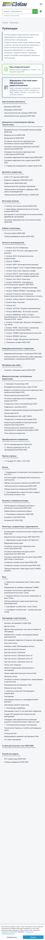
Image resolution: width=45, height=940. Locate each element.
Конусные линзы (10, 643)
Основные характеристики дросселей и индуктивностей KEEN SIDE (19, 553)
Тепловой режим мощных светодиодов (21, 725)
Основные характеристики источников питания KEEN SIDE (22, 221)
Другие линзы (9, 626)
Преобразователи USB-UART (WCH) (18, 416)
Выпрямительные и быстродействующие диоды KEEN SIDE (22, 131)
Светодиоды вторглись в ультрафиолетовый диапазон (21, 701)
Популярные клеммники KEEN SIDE (20, 514)
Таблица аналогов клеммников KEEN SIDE (20, 486)
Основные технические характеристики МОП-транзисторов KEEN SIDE (22, 148)
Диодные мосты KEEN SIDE (14, 135)
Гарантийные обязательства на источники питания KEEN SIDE (21, 210)
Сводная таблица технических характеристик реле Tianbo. (22, 597)
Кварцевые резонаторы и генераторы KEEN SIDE (23, 354)
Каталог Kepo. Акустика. (15, 302)
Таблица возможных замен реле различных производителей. (21, 602)
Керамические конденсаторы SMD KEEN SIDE (22, 537)
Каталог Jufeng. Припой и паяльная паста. (22, 299)
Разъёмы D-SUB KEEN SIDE (14, 517)
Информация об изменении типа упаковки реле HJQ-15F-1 (23, 473)
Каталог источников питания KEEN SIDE (21, 206)
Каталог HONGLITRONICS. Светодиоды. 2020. (23, 291)
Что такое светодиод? (12, 740)
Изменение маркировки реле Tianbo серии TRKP (22, 583)
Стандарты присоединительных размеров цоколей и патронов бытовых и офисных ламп (22, 721)
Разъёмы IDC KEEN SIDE (13, 520)
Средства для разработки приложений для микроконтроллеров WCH (20, 423)
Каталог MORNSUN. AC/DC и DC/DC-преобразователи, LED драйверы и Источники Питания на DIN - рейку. (21, 317)
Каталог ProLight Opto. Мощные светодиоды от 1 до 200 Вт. (23, 323)
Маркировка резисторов (13, 543)
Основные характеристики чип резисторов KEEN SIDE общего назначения (23, 558)
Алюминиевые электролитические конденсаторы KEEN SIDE (23, 533)
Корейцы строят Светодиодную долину (19, 646)
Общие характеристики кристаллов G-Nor (20, 673)
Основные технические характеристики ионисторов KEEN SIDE (19, 547)
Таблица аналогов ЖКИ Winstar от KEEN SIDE (21, 195)
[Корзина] (41, 11)
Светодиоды (9, 696)
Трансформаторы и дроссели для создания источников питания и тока (22, 493)
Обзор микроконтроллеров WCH (16, 395)
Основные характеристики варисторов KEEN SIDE (23, 157)
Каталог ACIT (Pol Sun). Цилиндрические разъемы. (21, 252)
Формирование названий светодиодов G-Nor (21, 736)
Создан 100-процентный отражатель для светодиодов (19, 715)
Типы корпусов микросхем (14, 433)
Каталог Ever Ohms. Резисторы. (18, 279)
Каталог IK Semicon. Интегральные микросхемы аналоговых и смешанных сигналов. (23, 295)
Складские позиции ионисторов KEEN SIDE (20, 562)
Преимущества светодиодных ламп (18, 685)
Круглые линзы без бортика (15, 649)
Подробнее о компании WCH (15, 407)
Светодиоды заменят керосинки (16, 705)
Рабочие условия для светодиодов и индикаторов (19, 692)
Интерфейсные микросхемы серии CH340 (20, 387)
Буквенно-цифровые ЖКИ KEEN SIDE (18, 180)
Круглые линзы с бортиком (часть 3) (18, 659)
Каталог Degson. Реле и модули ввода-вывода (24, 268)
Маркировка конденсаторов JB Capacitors (22, 540)
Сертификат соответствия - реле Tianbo (21, 607)
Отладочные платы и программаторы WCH (20, 404)
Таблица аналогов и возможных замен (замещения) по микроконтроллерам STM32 (21, 429)
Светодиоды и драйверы (15, 708)
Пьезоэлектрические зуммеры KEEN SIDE (20, 113)
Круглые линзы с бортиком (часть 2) (18, 655)
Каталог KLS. (11, 305)
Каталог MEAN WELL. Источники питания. (22, 312)
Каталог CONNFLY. (13, 261)
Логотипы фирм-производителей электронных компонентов (22, 479)
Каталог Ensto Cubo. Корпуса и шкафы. (21, 271)
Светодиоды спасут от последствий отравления (22, 711)
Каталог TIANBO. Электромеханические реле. (24, 333)
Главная (5, 23)
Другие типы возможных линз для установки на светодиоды (22, 630)
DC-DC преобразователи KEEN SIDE (18, 444)
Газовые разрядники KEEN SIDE (16, 762)
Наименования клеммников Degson (18, 511)
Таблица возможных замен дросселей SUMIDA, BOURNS (22, 570)
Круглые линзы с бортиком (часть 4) (18, 662)
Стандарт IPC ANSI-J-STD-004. (18, 461)
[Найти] (35, 11)
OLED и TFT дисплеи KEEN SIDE (16, 177)
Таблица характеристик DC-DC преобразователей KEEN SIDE (17, 448)
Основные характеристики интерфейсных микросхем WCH (20, 400)
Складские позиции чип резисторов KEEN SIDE (22, 565)
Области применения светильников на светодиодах (19, 669)
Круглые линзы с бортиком (14, 652)
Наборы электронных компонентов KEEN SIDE (22, 483)
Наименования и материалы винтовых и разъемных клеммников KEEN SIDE (19, 507)
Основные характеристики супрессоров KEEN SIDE (22, 161)
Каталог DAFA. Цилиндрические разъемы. (22, 265)
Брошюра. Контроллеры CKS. (17, 384)
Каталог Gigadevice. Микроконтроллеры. (22, 288)
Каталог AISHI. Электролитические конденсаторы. (18, 257)
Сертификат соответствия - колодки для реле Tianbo (22, 611)
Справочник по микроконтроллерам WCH (20, 419)
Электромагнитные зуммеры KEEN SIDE (19, 116)
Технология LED (10, 733)
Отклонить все (12, 937)
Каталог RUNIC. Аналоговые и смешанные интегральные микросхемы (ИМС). (21, 329)
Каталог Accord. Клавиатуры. (17, 248)
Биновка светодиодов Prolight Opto (17, 623)
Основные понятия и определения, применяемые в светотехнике (23, 680)
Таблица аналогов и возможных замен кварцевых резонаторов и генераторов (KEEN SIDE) (23, 358)
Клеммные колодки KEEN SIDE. (18, 342)
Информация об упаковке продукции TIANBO (21, 587)
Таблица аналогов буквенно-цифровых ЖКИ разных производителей (21, 190)
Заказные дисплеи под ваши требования (19, 186)
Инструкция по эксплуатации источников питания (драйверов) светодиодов (23, 215)
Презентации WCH (11, 413)
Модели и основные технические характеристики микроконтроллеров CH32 (23, 391)
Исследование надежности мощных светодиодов (23, 640)
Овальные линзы (10, 676)
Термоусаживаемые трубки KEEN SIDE (19, 236)
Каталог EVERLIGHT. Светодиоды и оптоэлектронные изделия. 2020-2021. (19, 283)
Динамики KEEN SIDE (12, 107)
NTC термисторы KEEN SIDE (15, 759)
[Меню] (41, 4)
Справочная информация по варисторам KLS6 (24, 166)
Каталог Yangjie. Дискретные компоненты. (22, 339)
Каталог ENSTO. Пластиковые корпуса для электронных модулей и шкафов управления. (21, 275)
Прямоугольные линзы (13, 688)
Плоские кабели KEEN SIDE (14, 233)
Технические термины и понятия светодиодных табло (22, 729)
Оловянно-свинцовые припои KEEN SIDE (19, 370)
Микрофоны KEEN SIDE (13, 110)
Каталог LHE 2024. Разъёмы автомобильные (23, 308)
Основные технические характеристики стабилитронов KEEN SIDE (19, 153)
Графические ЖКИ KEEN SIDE (15, 183)
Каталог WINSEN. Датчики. (16, 336)
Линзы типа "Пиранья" (12, 665)
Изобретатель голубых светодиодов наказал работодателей (21, 636)
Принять (33, 937)
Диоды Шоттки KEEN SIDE (14, 138)
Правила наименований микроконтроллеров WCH (23, 410)
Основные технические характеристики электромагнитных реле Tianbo (19, 591)
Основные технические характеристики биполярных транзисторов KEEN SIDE (19, 142)
